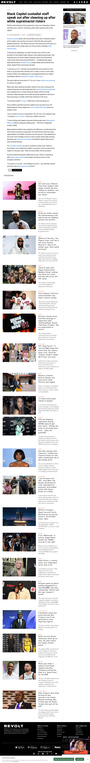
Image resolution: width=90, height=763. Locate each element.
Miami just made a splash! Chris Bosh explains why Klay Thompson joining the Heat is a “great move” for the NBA (47, 669)
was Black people (16, 146)
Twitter (84, 2)
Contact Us (79, 730)
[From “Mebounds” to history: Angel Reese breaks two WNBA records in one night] (19, 542)
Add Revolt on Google (34, 34)
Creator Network (42, 736)
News (50, 2)
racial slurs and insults (23, 139)
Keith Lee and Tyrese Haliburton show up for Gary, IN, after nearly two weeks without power (47, 640)
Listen (30, 2)
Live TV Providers (42, 732)
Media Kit (59, 734)
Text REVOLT (79, 732)
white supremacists (17, 157)
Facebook (82, 2)
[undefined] (74, 18)
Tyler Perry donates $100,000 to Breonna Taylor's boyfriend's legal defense (73, 46)
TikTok (77, 2)
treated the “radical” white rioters (32, 76)
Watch (25, 2)
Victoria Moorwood (14, 34)
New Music (41, 508)
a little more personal (47, 80)
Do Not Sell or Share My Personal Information (64, 759)
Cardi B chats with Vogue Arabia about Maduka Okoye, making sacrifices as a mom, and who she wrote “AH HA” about (48, 273)
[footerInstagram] (34, 755)
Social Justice (37, 2)
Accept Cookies (79, 759)
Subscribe (63, 2)
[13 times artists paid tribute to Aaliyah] (19, 405)
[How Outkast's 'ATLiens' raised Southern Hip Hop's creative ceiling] (19, 300)
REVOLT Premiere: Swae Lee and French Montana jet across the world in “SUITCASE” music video (48, 514)
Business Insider (12, 39)
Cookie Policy (15, 761)
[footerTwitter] (51, 755)
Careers (59, 736)
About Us (59, 728)
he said (23, 101)
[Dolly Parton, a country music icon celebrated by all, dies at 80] (19, 567)
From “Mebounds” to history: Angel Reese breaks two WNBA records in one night (47, 538)
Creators (56, 2)
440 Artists (40, 738)
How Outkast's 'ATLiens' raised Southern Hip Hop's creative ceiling (48, 295)
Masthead (59, 730)
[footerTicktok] (38, 755)
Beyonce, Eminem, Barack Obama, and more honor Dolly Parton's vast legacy (46, 378)
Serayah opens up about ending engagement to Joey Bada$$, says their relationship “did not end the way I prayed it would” (48, 588)
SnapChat (79, 2)
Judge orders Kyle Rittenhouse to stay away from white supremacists (73, 26)
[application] (76, 746)
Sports (40, 211)
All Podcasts (41, 730)
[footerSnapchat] (43, 755)
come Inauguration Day (38, 107)
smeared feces (26, 62)
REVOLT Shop (79, 734)
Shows (21, 2)
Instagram (74, 2)
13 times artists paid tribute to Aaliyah (47, 400)
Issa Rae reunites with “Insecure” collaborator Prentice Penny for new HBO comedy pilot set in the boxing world (48, 455)
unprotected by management (45, 89)
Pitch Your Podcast (42, 734)
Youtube (87, 2)
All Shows (40, 728)
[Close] (87, 759)
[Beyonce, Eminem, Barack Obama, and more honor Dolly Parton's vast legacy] (19, 382)
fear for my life (19, 116)
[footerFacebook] (47, 755)
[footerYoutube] (56, 755)
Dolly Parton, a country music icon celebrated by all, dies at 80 (47, 562)
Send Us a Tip (60, 732)
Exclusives (45, 2)
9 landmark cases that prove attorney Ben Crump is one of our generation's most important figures (47, 617)
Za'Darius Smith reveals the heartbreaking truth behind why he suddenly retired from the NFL (48, 216)
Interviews (41, 476)
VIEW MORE (74, 50)
